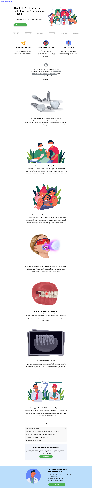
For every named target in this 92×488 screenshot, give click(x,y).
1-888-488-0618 (21, 24)
